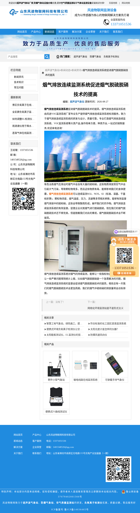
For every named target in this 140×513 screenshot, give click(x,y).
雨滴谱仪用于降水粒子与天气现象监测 (24, 126)
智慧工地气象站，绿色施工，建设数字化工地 (65, 323)
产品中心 (36, 31)
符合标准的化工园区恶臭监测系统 (108, 323)
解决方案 (77, 31)
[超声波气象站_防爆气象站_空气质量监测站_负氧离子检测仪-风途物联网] (38, 10)
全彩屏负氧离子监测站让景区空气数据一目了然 (24, 112)
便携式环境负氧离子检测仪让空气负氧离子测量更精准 (65, 329)
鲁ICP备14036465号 (76, 509)
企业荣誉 (90, 31)
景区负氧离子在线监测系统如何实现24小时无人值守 (24, 105)
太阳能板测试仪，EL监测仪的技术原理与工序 (65, 335)
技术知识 (19, 82)
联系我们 (118, 31)
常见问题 (19, 87)
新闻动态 (49, 31)
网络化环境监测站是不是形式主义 (105, 308)
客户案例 (63, 31)
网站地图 (126, 3)
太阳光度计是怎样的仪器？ (104, 329)
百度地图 (113, 3)
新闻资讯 (19, 77)
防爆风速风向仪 (98, 335)
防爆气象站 (95, 56)
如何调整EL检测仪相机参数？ (24, 119)
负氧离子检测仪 (111, 56)
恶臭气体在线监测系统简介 (24, 133)
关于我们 (104, 31)
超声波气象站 (80, 56)
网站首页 (22, 31)
